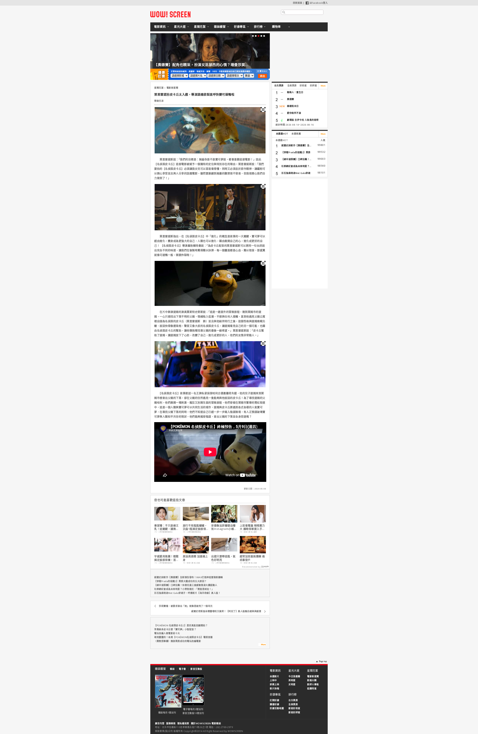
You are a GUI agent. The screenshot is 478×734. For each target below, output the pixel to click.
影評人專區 (313, 684)
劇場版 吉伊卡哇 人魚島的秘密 (303, 119)
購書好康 (274, 704)
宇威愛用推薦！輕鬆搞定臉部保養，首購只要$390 (166, 558)
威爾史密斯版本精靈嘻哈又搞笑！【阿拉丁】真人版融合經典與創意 (226, 611)
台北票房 (279, 85)
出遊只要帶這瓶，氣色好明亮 (223, 558)
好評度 (313, 85)
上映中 (273, 680)
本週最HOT (282, 133)
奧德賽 (290, 99)
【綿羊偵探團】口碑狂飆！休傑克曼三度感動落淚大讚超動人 (185, 585)
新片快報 (274, 688)
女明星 (292, 684)
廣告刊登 (159, 723)
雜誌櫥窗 (220, 26)
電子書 (182, 669)
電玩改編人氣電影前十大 (167, 633)
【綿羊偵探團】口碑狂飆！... (296, 159)
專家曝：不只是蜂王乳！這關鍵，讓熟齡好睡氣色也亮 (166, 527)
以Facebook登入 (319, 2)
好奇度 (303, 85)
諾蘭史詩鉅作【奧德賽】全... (296, 145)
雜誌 (172, 669)
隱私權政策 (183, 723)
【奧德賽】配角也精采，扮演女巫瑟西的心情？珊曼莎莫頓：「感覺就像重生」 (215, 64)
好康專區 (240, 26)
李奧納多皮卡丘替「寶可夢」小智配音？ (175, 629)
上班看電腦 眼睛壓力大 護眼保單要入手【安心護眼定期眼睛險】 (252, 527)
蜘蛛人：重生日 (295, 92)
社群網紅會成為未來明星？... (296, 166)
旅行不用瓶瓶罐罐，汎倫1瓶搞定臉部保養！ (195, 527)
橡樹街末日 (293, 106)
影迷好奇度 (294, 708)
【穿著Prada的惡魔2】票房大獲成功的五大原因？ (180, 581)
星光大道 (180, 26)
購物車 (276, 26)
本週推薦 (296, 133)
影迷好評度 (294, 712)
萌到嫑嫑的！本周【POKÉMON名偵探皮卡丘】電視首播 (183, 637)
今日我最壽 (294, 676)
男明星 (292, 680)
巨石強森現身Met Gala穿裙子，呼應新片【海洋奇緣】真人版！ (187, 593)
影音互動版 (196, 669)
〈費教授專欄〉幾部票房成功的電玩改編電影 (177, 641)
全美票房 (292, 85)
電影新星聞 (172, 87)
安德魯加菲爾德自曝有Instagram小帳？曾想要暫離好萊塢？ (224, 527)
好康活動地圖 (277, 708)
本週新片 (274, 676)
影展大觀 (311, 680)
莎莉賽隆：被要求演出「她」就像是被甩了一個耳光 (186, 606)
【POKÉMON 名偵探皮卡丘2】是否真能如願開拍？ (181, 625)
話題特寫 (311, 688)
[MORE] (262, 645)
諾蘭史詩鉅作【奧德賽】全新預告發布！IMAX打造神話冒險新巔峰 (188, 577)
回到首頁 (297, 2)
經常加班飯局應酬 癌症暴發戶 (252, 558)
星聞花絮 (200, 26)
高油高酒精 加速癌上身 (195, 558)
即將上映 (274, 684)
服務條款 (171, 723)
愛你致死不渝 (294, 113)
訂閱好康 (274, 700)
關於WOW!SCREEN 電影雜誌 (206, 723)
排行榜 (258, 26)
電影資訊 (160, 26)
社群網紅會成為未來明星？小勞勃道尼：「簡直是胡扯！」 (184, 589)
